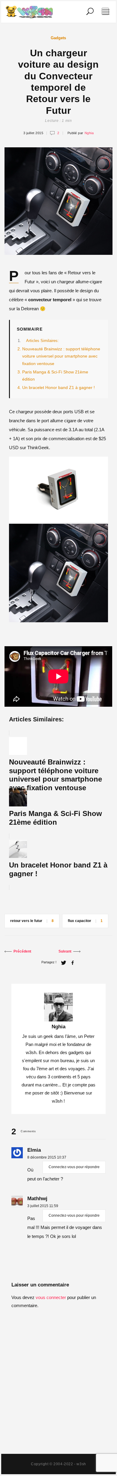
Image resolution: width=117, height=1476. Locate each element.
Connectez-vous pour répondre (74, 1167)
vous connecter (51, 1297)
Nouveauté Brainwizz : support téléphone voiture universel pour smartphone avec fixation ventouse (61, 356)
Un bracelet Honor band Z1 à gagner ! (58, 387)
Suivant (64, 951)
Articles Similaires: (42, 340)
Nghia (89, 133)
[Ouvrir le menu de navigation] (105, 11)
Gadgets (58, 38)
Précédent (22, 951)
